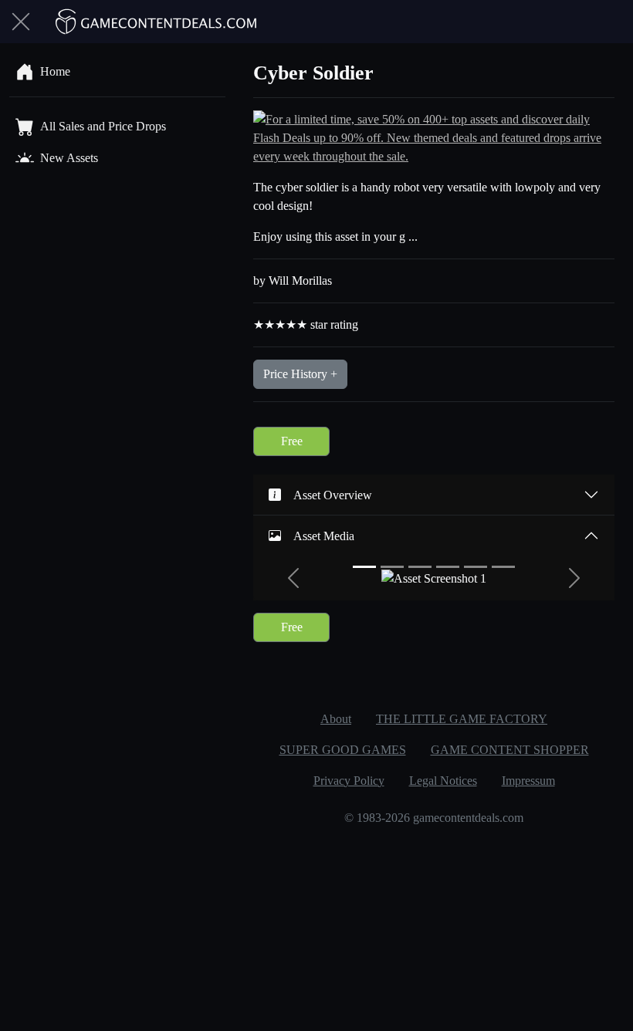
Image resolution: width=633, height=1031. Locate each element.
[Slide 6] (503, 567)
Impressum (528, 780)
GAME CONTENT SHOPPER (510, 749)
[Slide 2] (392, 567)
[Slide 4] (447, 567)
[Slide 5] (475, 567)
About (335, 718)
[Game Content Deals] (156, 21)
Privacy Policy (348, 780)
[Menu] (20, 21)
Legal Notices (443, 780)
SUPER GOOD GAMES (342, 749)
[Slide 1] (364, 567)
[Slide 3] (420, 567)
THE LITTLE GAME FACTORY (461, 718)
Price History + (300, 373)
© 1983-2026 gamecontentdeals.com (433, 817)
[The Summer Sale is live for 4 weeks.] (433, 137)
